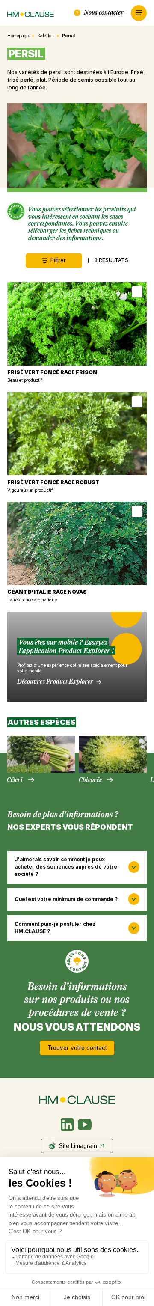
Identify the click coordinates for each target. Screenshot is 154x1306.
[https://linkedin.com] (67, 1124)
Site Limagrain (78, 1145)
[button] (77, 867)
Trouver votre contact (77, 1047)
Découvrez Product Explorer (55, 681)
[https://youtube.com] (84, 1124)
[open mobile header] (139, 13)
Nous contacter (104, 12)
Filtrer (58, 260)
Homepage (18, 35)
